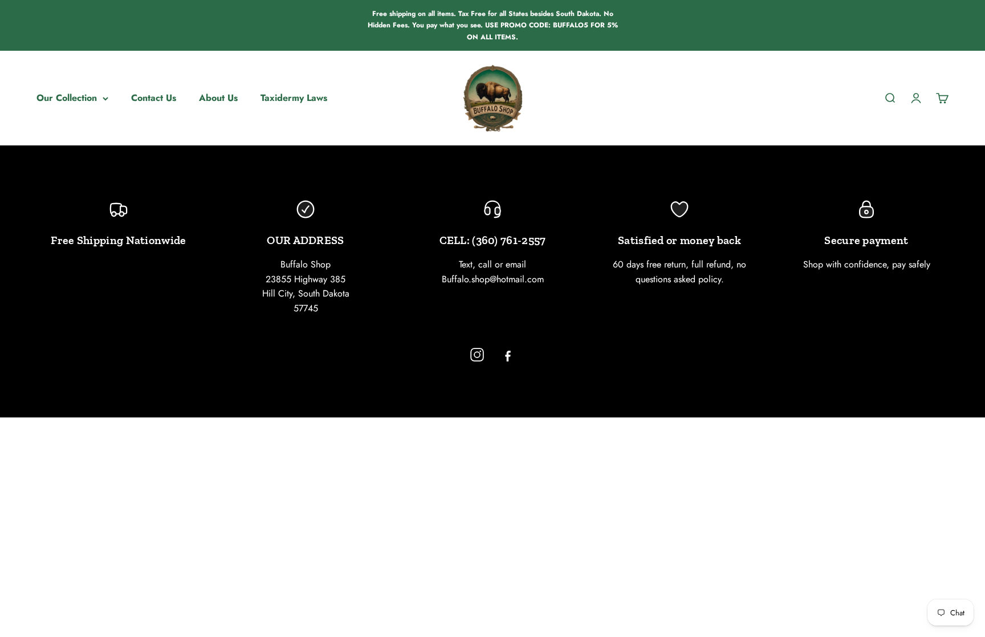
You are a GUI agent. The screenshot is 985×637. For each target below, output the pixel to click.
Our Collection (66, 97)
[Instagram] (477, 355)
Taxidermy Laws (294, 97)
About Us (218, 97)
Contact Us (153, 97)
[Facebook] (508, 355)
